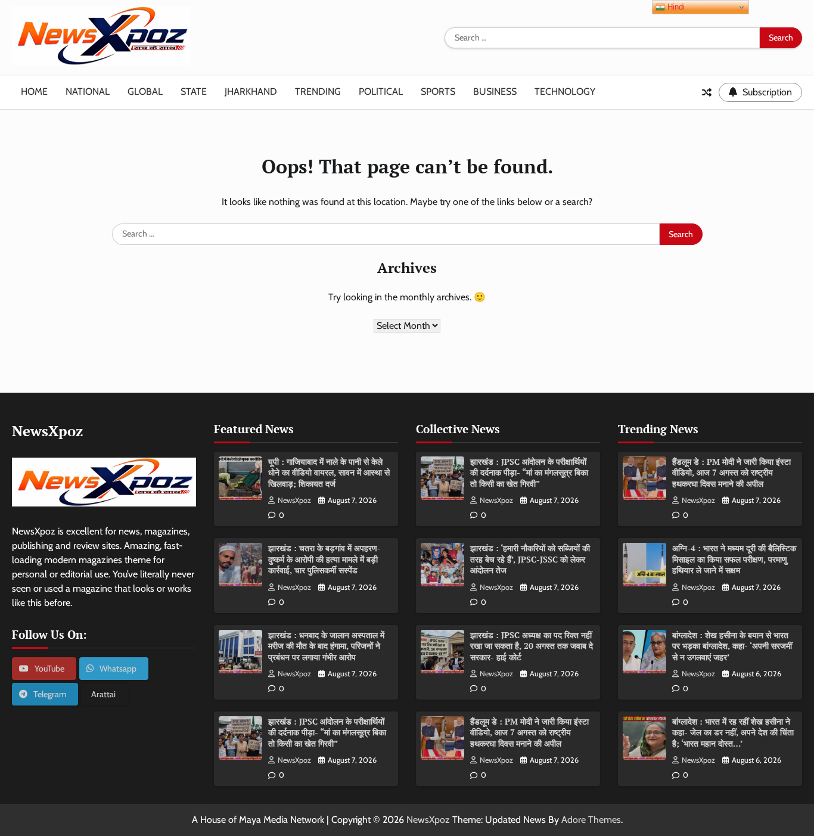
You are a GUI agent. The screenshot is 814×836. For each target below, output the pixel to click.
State (194, 91)
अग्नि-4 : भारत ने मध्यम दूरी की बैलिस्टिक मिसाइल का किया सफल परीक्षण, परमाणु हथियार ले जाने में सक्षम (734, 559)
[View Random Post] (707, 92)
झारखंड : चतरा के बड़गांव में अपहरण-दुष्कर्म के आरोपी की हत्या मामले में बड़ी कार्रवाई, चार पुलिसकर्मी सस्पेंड (324, 559)
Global (145, 91)
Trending (318, 91)
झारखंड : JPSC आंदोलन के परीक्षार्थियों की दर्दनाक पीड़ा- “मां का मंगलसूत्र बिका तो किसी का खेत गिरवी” (327, 732)
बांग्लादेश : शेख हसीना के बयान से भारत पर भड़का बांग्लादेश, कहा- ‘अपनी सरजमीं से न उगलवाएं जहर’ (732, 646)
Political (381, 91)
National (88, 91)
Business (495, 91)
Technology (565, 91)
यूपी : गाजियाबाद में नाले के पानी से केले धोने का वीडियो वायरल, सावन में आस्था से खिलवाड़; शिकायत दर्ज (329, 472)
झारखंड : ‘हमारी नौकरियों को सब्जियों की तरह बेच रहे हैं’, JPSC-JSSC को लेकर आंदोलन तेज (530, 559)
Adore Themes (591, 819)
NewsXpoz (294, 500)
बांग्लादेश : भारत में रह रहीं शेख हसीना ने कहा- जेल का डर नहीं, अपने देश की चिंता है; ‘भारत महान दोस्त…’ (733, 732)
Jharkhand (251, 91)
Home (34, 91)
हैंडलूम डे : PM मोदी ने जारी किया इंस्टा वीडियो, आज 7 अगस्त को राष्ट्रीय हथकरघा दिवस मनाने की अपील (529, 732)
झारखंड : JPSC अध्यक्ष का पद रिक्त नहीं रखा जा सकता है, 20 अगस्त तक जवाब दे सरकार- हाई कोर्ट (531, 646)
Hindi (675, 6)
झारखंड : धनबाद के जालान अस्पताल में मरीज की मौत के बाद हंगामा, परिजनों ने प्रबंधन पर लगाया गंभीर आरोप (326, 646)
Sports (438, 91)
